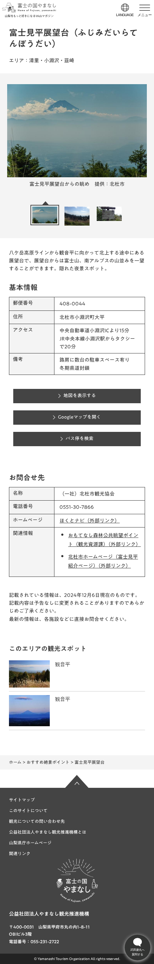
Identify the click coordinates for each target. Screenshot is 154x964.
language (125, 15)
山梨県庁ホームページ (30, 842)
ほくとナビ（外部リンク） (89, 520)
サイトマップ (22, 799)
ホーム (15, 762)
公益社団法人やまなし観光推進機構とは (47, 832)
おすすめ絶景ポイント (48, 762)
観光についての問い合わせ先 (37, 821)
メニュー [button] (145, 15)
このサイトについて (28, 810)
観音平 (62, 664)
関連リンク (19, 853)
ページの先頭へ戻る (77, 781)
